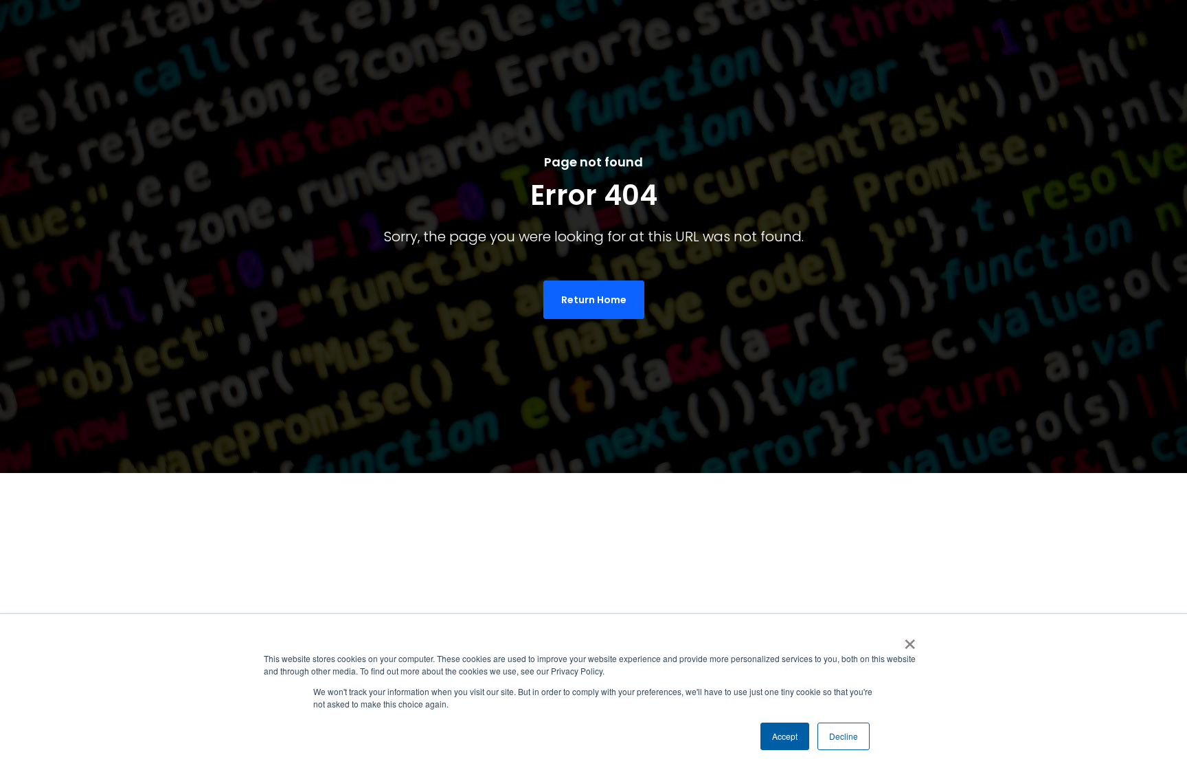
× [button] (910, 639)
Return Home (593, 300)
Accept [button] (785, 736)
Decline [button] (843, 736)
